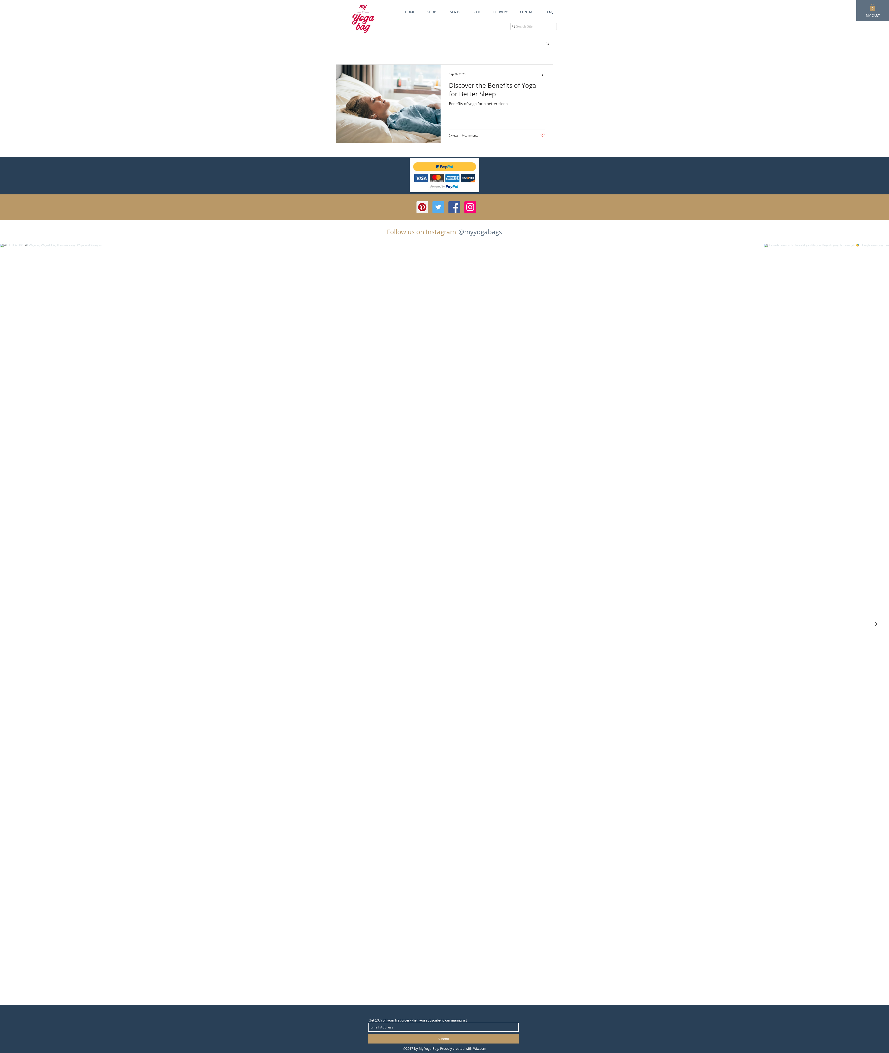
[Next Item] (876, 624)
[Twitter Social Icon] (438, 207)
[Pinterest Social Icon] (422, 207)
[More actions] (544, 74)
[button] (547, 43)
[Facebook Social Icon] (454, 207)
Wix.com (479, 1048)
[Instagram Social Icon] (470, 207)
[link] (873, 7)
